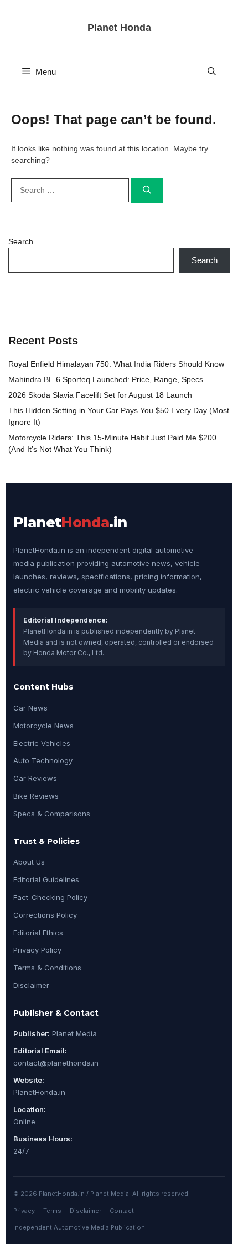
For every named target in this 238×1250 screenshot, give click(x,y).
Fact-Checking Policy (50, 897)
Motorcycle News (43, 725)
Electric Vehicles (41, 743)
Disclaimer (31, 985)
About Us (29, 861)
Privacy (24, 1211)
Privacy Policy (37, 949)
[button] (211, 71)
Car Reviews (35, 778)
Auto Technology (43, 760)
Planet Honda (119, 27)
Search (20, 241)
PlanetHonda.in (39, 1092)
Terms (52, 1211)
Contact (122, 1211)
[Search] (147, 190)
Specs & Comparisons (51, 813)
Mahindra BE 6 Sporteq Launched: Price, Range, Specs (105, 379)
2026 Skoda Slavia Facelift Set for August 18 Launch (100, 394)
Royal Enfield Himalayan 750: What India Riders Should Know (116, 363)
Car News (30, 707)
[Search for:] (71, 190)
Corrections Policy (45, 915)
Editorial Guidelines (46, 879)
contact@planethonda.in (56, 1062)
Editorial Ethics (38, 932)
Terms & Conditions (47, 967)
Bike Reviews (36, 795)
